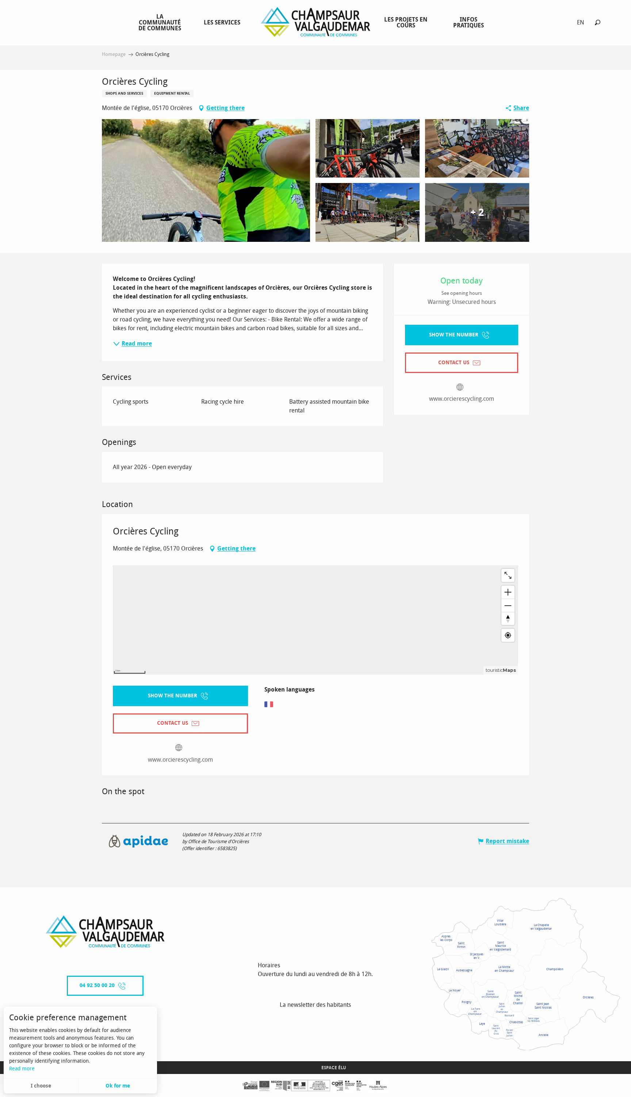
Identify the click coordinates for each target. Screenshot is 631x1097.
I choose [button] (41, 1086)
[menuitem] (161, 22)
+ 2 (477, 212)
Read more (22, 1069)
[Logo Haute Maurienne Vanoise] (105, 931)
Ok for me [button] (118, 1086)
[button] (597, 22)
